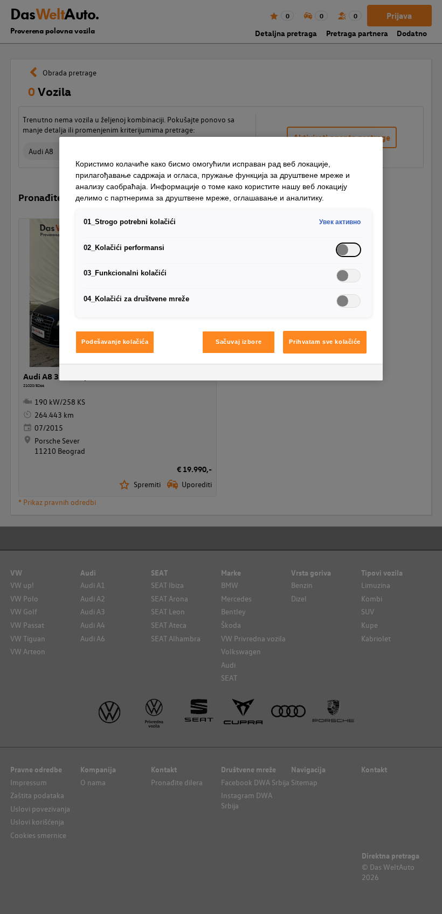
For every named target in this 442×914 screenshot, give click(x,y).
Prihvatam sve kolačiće (325, 341)
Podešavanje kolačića (114, 341)
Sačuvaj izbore (238, 341)
